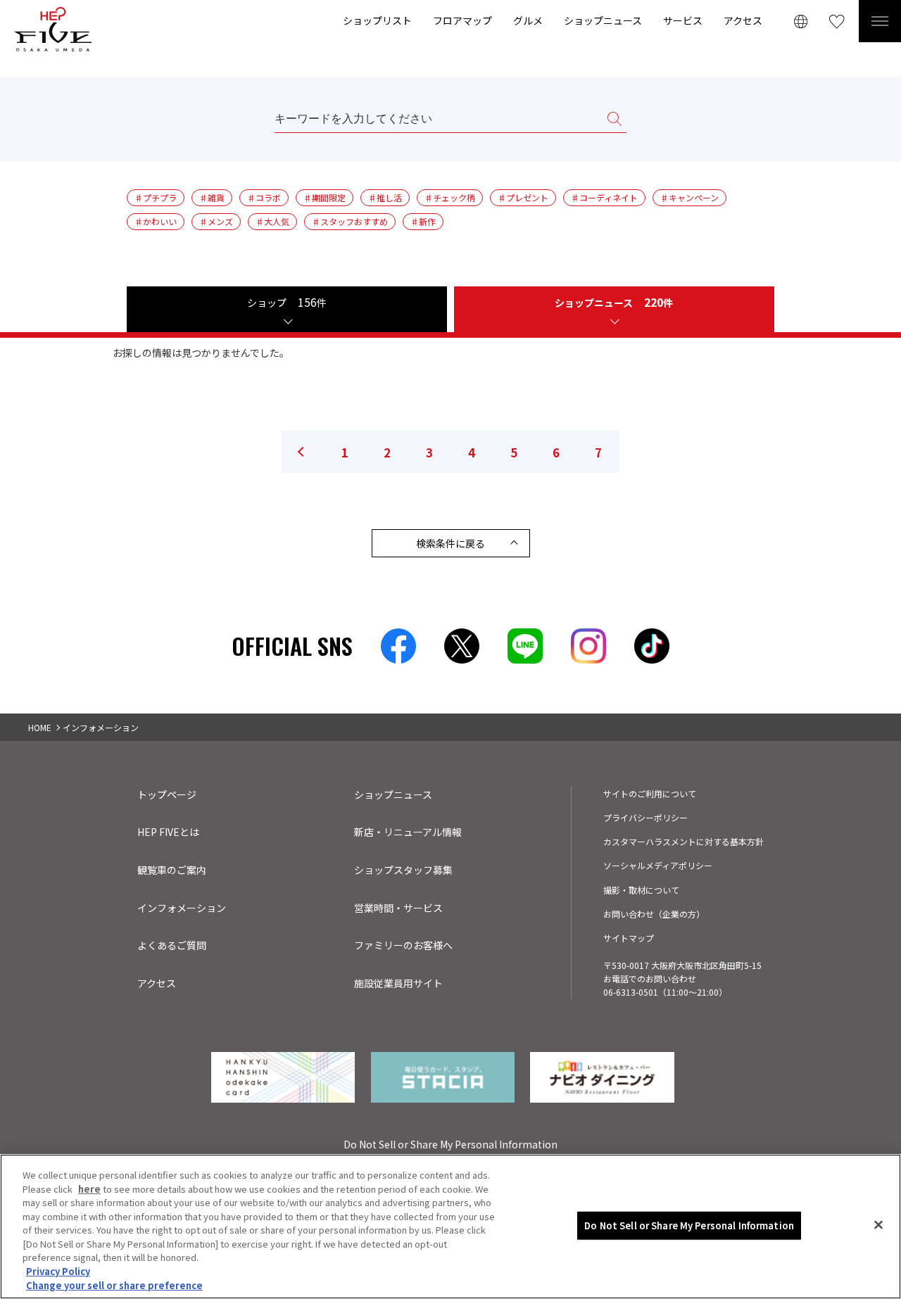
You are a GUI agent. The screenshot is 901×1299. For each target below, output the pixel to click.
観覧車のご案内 (171, 870)
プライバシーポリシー (645, 817)
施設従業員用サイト (398, 983)
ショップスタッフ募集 (403, 870)
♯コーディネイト (604, 197)
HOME (39, 727)
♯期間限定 (324, 197)
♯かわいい (155, 221)
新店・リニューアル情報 (408, 832)
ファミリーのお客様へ (403, 945)
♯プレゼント (523, 197)
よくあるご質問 (171, 945)
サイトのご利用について (649, 793)
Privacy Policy (58, 1271)
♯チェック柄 (449, 197)
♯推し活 (385, 197)
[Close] (878, 1225)
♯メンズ (216, 221)
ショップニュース (603, 20)
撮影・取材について (641, 890)
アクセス (743, 20)
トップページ (166, 794)
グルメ (528, 20)
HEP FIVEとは (168, 832)
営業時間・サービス (398, 908)
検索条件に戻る (450, 543)
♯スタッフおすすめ (350, 221)
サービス (682, 20)
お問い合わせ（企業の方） (654, 914)
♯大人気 (272, 221)
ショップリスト (377, 20)
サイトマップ (628, 938)
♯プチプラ (155, 197)
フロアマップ (462, 20)
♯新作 (423, 221)
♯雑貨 (212, 197)
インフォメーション (181, 908)
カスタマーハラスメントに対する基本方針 (683, 841)
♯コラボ (264, 197)
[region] (450, 1226)
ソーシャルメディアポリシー (657, 865)
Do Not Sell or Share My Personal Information (689, 1225)
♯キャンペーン (689, 197)
